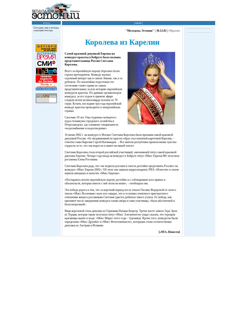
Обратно (174, 30)
